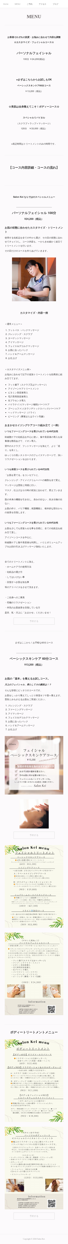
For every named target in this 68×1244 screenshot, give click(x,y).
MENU (17, 4)
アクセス (42, 4)
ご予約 (29, 4)
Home (5, 4)
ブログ (55, 4)
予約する (34, 621)
